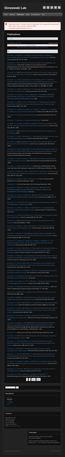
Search (11, 39)
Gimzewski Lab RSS (59, 7)
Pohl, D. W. (28, 94)
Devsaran (57, 451)
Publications (20, 14)
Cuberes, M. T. (28, 195)
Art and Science (35, 14)
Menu (43, 14)
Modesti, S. (20, 89)
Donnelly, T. (20, 369)
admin (37, 442)
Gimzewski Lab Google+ (51, 7)
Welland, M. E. (22, 292)
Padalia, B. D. (21, 215)
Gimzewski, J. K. (12, 55)
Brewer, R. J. (21, 187)
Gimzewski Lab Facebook (44, 7)
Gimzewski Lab (17, 451)
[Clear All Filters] (31, 45)
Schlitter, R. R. (28, 270)
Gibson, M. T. (30, 109)
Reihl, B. (36, 123)
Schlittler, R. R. (29, 89)
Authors (10, 401)
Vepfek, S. (35, 94)
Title (14, 43)
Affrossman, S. (21, 109)
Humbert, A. (20, 94)
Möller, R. (20, 102)
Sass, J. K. (20, 270)
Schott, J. (36, 270)
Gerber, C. (27, 171)
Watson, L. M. (38, 109)
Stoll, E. (19, 341)
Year (20, 43)
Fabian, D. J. (47, 109)
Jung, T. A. (20, 195)
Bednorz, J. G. (29, 123)
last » (38, 379)
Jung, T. (19, 374)
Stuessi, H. (36, 187)
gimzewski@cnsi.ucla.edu (14, 425)
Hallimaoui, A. (28, 80)
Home (6, 14)
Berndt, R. (20, 136)
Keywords (10, 402)
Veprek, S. (21, 55)
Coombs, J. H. (27, 158)
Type (17, 43)
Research (12, 14)
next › (33, 379)
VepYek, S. (28, 187)
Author (10, 43)
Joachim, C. (21, 120)
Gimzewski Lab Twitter (48, 7)
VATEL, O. (20, 80)
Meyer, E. (26, 179)
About (27, 14)
